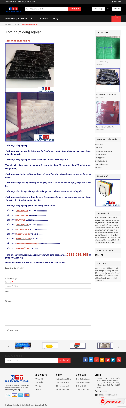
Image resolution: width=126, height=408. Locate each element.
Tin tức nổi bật (104, 33)
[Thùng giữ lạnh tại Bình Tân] (108, 113)
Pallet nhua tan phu (107, 227)
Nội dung (8, 301)
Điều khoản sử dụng (83, 379)
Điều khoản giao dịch (83, 382)
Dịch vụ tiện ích (81, 386)
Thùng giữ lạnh (100, 158)
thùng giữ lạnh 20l (113, 240)
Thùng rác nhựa (100, 154)
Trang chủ (39, 379)
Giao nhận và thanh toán (64, 382)
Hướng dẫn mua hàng (63, 379)
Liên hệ (38, 389)
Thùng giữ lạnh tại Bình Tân (105, 127)
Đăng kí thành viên (62, 389)
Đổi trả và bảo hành (62, 386)
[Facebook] (96, 255)
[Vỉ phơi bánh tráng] (108, 48)
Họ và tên (9, 282)
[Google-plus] (99, 255)
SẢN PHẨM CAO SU (102, 164)
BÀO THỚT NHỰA (101, 218)
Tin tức (38, 386)
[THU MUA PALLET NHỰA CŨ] (108, 80)
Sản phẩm (39, 382)
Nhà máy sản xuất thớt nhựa (108, 223)
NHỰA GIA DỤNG (101, 161)
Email (7, 291)
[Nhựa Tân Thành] (13, 9)
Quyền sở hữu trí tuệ (82, 389)
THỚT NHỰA (109, 230)
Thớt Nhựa (98, 148)
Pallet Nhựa (99, 144)
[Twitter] (102, 255)
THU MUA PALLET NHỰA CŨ (106, 94)
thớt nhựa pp (112, 237)
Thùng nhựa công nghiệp (103, 151)
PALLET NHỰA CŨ (101, 225)
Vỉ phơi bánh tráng (102, 62)
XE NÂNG (98, 168)
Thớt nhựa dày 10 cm (108, 235)
